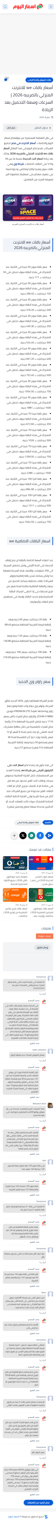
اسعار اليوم (13, 1516)
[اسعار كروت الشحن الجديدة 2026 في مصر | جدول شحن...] (41, 863)
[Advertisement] (28, 44)
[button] (40, 835)
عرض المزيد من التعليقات (38, 1502)
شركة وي (18, 163)
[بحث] (5, 6)
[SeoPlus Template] (46, 1517)
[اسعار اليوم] (28, 7)
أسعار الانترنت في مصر (23, 143)
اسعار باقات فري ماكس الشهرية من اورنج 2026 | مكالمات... (15, 912)
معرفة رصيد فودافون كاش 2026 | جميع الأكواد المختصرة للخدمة (15, 880)
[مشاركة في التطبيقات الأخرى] (14, 835)
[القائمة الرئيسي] (51, 6)
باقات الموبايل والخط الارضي (39, 80)
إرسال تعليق (42, 947)
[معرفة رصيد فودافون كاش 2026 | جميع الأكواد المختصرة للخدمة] (15, 863)
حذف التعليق (34, 1043)
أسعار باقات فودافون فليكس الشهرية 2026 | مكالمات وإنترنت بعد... (41, 912)
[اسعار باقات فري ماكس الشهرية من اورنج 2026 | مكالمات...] (15, 895)
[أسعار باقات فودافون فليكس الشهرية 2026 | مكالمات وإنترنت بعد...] (41, 895)
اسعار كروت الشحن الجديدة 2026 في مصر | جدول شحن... (41, 880)
